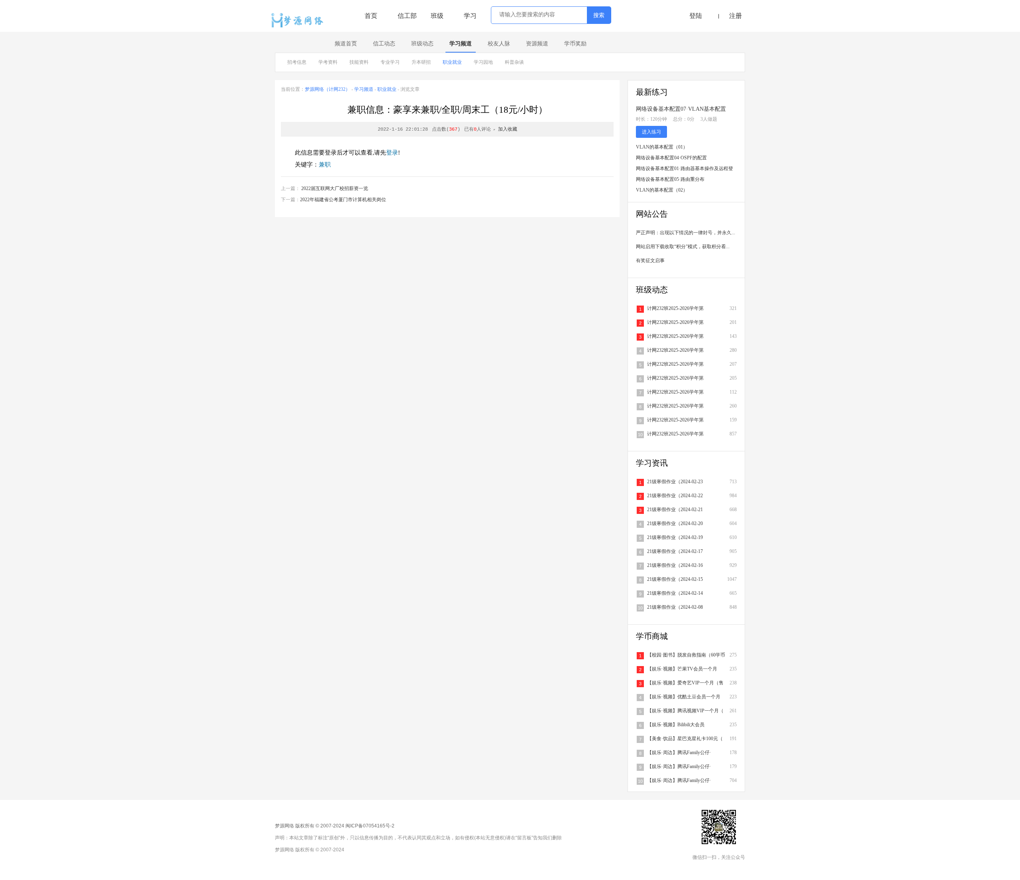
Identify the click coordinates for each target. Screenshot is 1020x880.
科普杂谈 (514, 62)
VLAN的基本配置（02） (662, 190)
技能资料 (359, 62)
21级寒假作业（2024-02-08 (675, 607)
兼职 (325, 164)
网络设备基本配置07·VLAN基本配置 (681, 109)
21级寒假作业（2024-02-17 (675, 551)
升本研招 (421, 62)
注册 (735, 15)
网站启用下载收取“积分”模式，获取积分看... (683, 246)
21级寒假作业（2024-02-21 (675, 509)
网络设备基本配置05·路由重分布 (670, 179)
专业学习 (390, 62)
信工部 (407, 15)
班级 (437, 15)
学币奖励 (575, 44)
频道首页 (346, 44)
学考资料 (327, 62)
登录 (392, 152)
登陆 (695, 15)
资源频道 (537, 44)
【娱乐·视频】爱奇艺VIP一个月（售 (685, 683)
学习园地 (483, 62)
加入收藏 (507, 129)
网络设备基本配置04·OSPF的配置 (671, 158)
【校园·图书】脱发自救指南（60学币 (686, 655)
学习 (470, 15)
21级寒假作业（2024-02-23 (675, 481)
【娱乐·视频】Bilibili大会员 (675, 724)
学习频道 (460, 44)
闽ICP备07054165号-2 (369, 826)
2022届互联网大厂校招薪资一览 (334, 188)
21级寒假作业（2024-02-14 (675, 593)
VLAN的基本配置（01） (662, 147)
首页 (371, 15)
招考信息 (296, 62)
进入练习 (651, 132)
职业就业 (452, 62)
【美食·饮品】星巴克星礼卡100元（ (685, 738)
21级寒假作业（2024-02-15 (675, 579)
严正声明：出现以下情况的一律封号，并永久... (685, 232)
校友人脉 (499, 44)
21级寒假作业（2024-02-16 (675, 565)
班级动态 (422, 44)
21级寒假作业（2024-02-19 (675, 537)
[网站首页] (299, 20)
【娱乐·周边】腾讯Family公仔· (679, 752)
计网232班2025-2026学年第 (675, 308)
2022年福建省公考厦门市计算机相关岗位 (343, 199)
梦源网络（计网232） (327, 89)
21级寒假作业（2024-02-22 (675, 495)
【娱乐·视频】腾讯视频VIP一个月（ (685, 710)
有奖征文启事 (650, 260)
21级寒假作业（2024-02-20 (675, 523)
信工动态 (384, 44)
